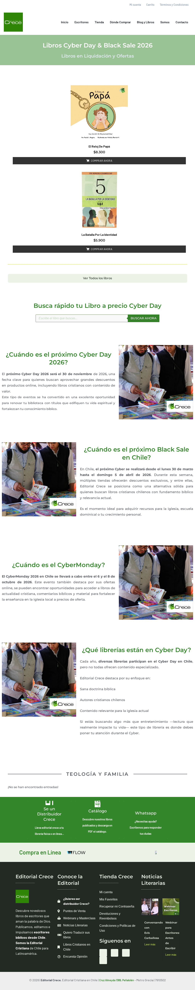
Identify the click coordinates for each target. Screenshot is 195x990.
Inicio (64, 22)
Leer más (149, 944)
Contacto (182, 22)
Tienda (99, 22)
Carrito (150, 4)
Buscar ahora (144, 318)
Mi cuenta (135, 4)
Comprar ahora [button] (101, 160)
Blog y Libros (145, 22)
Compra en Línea (40, 852)
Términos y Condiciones (174, 4)
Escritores (81, 22)
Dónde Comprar (120, 22)
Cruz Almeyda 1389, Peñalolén (116, 980)
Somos (164, 22)
